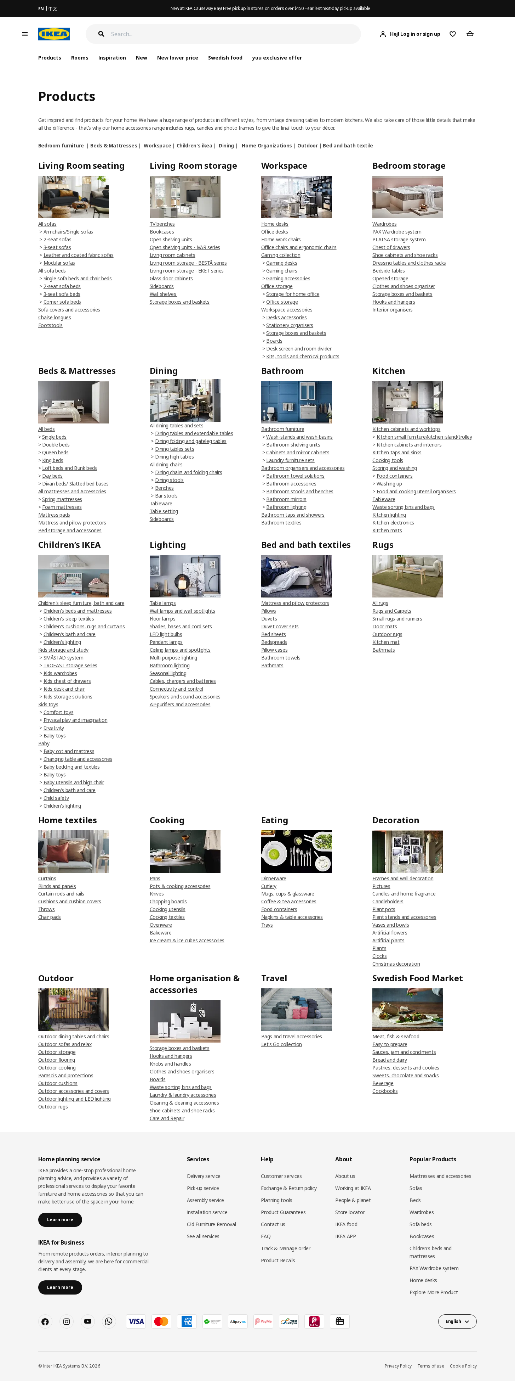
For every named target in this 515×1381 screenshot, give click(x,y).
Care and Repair (167, 1118)
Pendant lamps (166, 642)
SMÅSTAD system (64, 657)
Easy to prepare (389, 1044)
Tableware (161, 503)
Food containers (395, 475)
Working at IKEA (353, 1188)
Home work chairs (281, 239)
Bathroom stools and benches (299, 491)
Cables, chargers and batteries (183, 681)
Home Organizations (266, 145)
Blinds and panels (57, 886)
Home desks (275, 223)
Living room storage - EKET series (187, 270)
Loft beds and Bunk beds (69, 468)
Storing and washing (394, 468)
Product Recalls (278, 1260)
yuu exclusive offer (277, 57)
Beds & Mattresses (113, 145)
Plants (379, 948)
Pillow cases (274, 649)
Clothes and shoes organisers (182, 1071)
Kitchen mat (385, 642)
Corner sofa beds (62, 301)
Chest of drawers (391, 247)
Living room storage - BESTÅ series (188, 262)
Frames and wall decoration (402, 878)
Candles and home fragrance (403, 893)
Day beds (52, 475)
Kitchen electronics (393, 522)
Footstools (50, 325)
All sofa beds (52, 270)
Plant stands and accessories (404, 917)
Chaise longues (54, 317)
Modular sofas (59, 262)
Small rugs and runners (397, 618)
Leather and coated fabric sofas (79, 255)
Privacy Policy (398, 1366)
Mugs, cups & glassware (287, 893)
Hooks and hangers (393, 301)
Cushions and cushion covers (70, 901)
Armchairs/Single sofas (68, 231)
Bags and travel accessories (291, 1036)
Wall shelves (163, 294)
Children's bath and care (70, 634)
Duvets (269, 618)
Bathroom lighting (286, 507)
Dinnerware (274, 878)
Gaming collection (281, 255)
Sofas (416, 1188)
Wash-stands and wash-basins (299, 436)
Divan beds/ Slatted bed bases (75, 483)
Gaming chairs (281, 270)
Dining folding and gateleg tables (191, 441)
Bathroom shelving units (293, 444)
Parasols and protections (65, 1075)
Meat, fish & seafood (395, 1036)
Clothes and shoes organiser (403, 286)
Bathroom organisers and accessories (303, 468)
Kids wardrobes (60, 673)
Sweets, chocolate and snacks (405, 1075)
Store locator (349, 1212)
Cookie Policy (463, 1366)
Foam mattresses (62, 507)
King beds (52, 460)
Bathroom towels (281, 657)
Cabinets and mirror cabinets (297, 452)
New (141, 57)
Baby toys (55, 735)
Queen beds (55, 452)
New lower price (177, 57)
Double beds (56, 444)
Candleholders (387, 901)
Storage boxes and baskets (180, 301)
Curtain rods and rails (61, 893)
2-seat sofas (57, 239)
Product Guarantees (283, 1212)
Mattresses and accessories (440, 1176)
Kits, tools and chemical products (302, 356)
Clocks (379, 956)
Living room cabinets (172, 255)
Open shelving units (171, 239)
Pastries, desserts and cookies (405, 1067)
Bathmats (272, 665)
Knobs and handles (170, 1063)
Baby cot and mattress (69, 751)
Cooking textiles (167, 917)
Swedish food (225, 57)
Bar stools (166, 495)
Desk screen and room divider (298, 348)
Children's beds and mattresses (78, 610)
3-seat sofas (57, 247)
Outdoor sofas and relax (65, 1044)
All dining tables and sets (177, 425)
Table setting (164, 511)
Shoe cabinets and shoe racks (404, 255)
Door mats (384, 626)
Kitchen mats (387, 530)
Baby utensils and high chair (74, 782)
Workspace (157, 145)
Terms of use (430, 1366)
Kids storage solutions (68, 696)
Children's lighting (62, 642)
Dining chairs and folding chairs (188, 472)
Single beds (54, 436)
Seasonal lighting (168, 673)
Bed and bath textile (348, 145)
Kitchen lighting (389, 514)
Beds (415, 1200)
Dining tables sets (174, 448)
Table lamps (163, 603)
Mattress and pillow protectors (72, 522)
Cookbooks (384, 1091)
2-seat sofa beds (62, 286)
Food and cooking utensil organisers (416, 491)
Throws (46, 909)
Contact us (273, 1224)
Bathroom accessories (291, 483)
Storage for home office (292, 294)
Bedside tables (388, 270)
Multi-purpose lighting (173, 657)
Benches (164, 487)
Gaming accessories (288, 278)
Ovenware (161, 924)
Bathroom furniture (282, 429)
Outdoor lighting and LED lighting (74, 1098)
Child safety (56, 798)
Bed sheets (273, 634)
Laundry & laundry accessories (183, 1094)
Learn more (60, 1220)
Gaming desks (281, 262)
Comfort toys (59, 712)
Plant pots (383, 909)
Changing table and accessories (78, 759)
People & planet (353, 1200)
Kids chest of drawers (67, 681)
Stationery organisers (289, 325)
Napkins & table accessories (292, 917)
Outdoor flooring (56, 1059)
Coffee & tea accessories (289, 901)
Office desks (274, 231)
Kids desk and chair (64, 688)
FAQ (265, 1236)
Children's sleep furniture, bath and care (81, 603)
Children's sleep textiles (69, 618)
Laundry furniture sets (290, 460)
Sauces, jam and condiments (404, 1052)
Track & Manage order (285, 1248)
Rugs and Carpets (391, 610)
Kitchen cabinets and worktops (406, 429)
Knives (157, 893)
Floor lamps (163, 618)
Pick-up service (203, 1188)
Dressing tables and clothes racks (409, 262)
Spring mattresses (62, 499)
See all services (203, 1236)
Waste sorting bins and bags (403, 507)
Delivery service (204, 1176)
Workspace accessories (287, 309)
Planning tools (276, 1200)
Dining (226, 145)
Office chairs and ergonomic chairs (299, 247)
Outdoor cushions (58, 1083)
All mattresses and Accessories (72, 491)
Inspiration (112, 57)
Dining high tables (174, 456)
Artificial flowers (389, 932)
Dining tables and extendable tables (194, 433)
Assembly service (205, 1200)
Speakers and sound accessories (185, 696)
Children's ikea (194, 145)
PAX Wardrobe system (396, 231)
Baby (44, 743)
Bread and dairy (389, 1059)
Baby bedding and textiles (72, 766)
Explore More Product (434, 1292)
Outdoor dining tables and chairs (73, 1036)
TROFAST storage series (70, 665)
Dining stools (169, 480)
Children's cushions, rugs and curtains (84, 626)
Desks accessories (286, 317)
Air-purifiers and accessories (180, 704)
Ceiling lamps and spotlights (180, 649)
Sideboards (162, 286)
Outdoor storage (57, 1052)
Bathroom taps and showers (293, 514)
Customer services (281, 1176)
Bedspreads (274, 642)
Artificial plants (388, 940)
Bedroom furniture (61, 145)
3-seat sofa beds (62, 294)
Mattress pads (54, 514)
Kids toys (48, 704)
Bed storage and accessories (70, 530)
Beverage (382, 1083)
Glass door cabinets (171, 278)
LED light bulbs (166, 634)
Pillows (268, 610)
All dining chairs (166, 464)
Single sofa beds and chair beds (78, 278)
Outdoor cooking (57, 1067)
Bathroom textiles (281, 522)
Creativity (54, 727)
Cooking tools (387, 460)
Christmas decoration (396, 963)
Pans (155, 878)
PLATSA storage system (399, 239)
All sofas (47, 223)
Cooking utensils (167, 909)
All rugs (380, 603)
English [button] (453, 1321)
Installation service (207, 1212)
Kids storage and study (63, 649)
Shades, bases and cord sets (181, 626)
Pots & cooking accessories (180, 886)
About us (345, 1176)
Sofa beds (420, 1224)
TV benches (162, 223)
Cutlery (269, 886)
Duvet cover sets (280, 626)
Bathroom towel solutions (295, 475)
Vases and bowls (390, 924)
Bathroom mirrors (286, 499)
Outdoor (307, 145)
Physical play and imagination (76, 720)
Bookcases (162, 231)
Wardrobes (384, 223)
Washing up (389, 483)
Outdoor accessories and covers (73, 1091)
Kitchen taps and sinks (396, 452)
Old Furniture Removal (211, 1224)
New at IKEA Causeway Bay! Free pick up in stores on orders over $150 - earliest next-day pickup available (270, 8)
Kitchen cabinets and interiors (409, 444)
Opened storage (390, 278)
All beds (46, 429)
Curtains (47, 878)
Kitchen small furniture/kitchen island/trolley (424, 436)
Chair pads (49, 917)
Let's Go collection (281, 1044)
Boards (274, 340)
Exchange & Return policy (289, 1188)
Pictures (381, 886)
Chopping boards (168, 901)
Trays (267, 924)
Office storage (277, 286)
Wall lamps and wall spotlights (183, 610)
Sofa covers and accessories (69, 309)
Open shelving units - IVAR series (185, 247)
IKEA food (346, 1224)
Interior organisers (392, 309)
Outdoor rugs (387, 634)
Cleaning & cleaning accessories (184, 1102)
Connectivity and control (177, 688)
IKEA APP (345, 1236)
